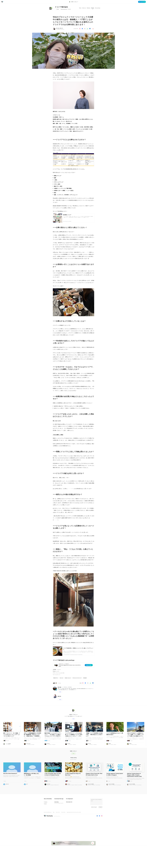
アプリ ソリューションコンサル (58, 672)
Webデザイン (56, 677)
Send (100, 807)
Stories (92, 7)
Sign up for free (142, 1)
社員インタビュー (68, 677)
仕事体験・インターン (57, 669)
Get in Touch (94, 807)
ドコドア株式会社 (61, 7)
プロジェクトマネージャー (77, 677)
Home (80, 7)
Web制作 (85, 677)
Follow (57, 9)
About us (84, 7)
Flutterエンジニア (56, 671)
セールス (61, 677)
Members (88, 7)
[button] (48, 798)
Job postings (97, 7)
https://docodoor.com (64, 9)
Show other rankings (73, 759)
